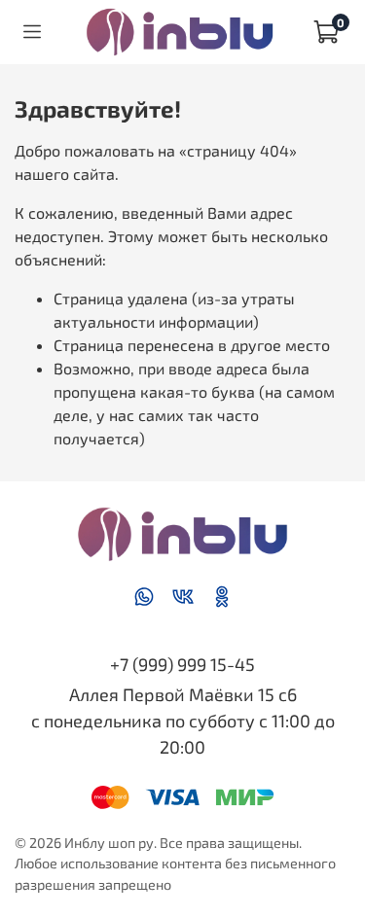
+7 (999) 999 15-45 (182, 664)
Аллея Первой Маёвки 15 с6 (183, 694)
